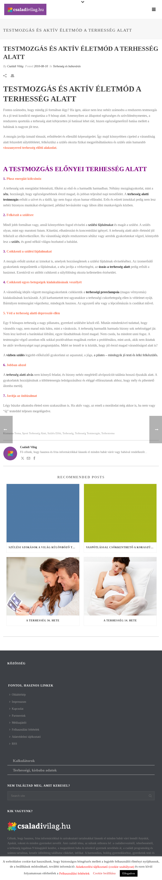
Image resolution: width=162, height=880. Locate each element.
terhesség (68, 433)
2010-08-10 (41, 66)
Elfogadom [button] (128, 873)
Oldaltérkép (19, 694)
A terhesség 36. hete (42, 620)
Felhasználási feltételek (25, 729)
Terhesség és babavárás (67, 66)
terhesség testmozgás (87, 433)
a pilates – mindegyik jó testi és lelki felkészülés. (126, 355)
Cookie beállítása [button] (104, 873)
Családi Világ (15, 66)
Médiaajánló (19, 722)
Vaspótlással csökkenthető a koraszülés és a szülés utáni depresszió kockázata (121, 547)
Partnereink (19, 715)
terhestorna (108, 433)
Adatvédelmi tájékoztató (26, 736)
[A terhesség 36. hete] (43, 586)
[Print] (14, 75)
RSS (14, 743)
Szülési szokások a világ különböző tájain (44, 547)
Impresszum (19, 701)
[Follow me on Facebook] (34, 459)
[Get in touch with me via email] (28, 459)
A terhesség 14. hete (120, 620)
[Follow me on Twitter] (22, 459)
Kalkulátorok (24, 761)
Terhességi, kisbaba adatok (35, 770)
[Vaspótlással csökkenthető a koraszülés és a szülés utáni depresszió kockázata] (120, 513)
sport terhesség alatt (34, 433)
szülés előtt (54, 433)
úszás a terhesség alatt (114, 267)
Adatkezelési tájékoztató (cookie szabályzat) (105, 866)
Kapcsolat (17, 708)
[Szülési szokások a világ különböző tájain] (43, 513)
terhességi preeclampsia (102, 292)
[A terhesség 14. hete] (120, 586)
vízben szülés (15, 355)
